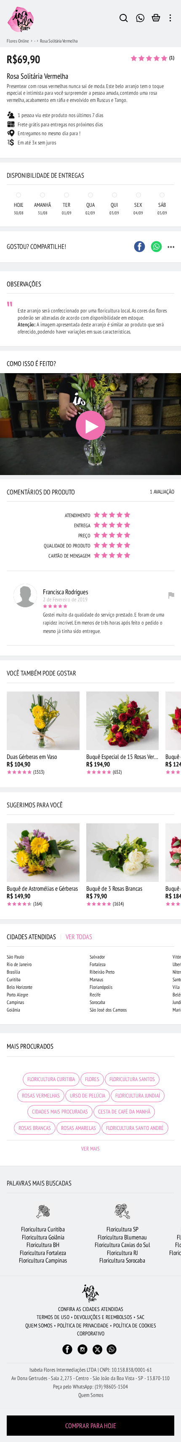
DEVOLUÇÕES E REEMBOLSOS (103, 1317)
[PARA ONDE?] (124, 19)
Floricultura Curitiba (43, 1229)
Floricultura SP (122, 1229)
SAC (140, 1317)
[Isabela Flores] (90, 1293)
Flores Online (18, 41)
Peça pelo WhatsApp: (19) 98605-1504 (90, 1386)
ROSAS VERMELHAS (41, 1095)
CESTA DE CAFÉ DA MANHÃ (124, 1111)
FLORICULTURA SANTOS (132, 1079)
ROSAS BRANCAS (35, 1128)
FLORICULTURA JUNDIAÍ (137, 1095)
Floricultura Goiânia (43, 1237)
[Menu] (170, 19)
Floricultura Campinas (43, 1260)
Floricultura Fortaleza (43, 1253)
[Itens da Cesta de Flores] (156, 20)
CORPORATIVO (90, 1333)
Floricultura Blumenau (122, 1237)
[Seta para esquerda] (8, 158)
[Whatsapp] (112, 1353)
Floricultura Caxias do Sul (122, 1245)
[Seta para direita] (172, 158)
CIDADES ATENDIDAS (49, 936)
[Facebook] (67, 1353)
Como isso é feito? (31, 363)
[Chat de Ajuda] (140, 17)
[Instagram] (82, 1353)
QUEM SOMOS (39, 1325)
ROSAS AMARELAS (78, 1128)
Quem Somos (90, 1395)
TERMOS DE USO (53, 1317)
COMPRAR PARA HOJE (90, 1425)
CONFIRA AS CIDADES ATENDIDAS (90, 1309)
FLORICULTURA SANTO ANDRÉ (135, 1128)
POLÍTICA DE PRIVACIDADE (83, 1325)
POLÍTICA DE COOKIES (134, 1325)
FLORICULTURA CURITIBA (51, 1079)
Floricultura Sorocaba (122, 1260)
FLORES (92, 1079)
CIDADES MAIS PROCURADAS (60, 1111)
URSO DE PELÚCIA (87, 1095)
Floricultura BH (43, 1245)
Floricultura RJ (122, 1253)
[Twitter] (97, 1349)
